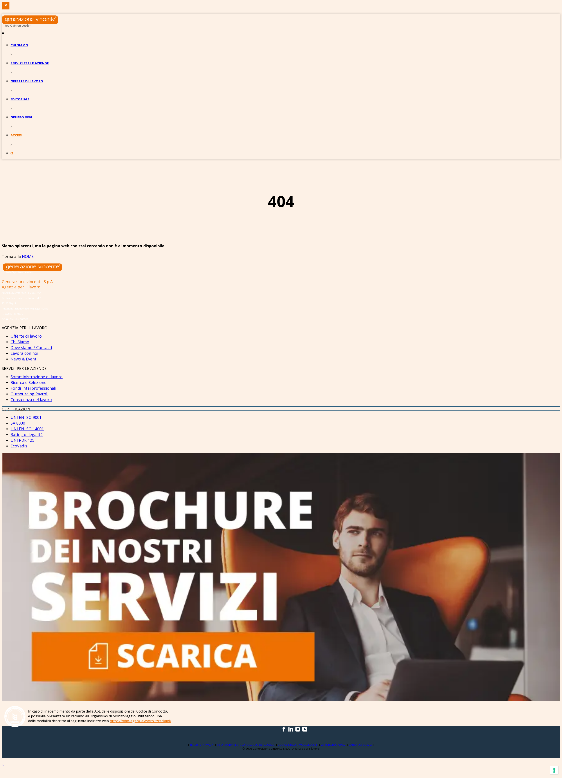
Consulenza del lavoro (31, 399)
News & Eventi (24, 359)
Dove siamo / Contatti (31, 347)
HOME (28, 256)
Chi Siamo (20, 341)
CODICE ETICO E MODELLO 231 (298, 745)
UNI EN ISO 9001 (26, 417)
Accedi (16, 135)
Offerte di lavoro (27, 81)
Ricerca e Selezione (28, 382)
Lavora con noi (24, 353)
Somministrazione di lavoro (37, 376)
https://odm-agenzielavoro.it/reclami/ (140, 720)
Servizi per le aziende (30, 63)
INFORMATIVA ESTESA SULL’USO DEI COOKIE (246, 745)
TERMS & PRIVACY (202, 745)
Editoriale (20, 99)
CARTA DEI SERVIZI (361, 745)
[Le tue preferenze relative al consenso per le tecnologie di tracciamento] (554, 770)
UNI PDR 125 (22, 440)
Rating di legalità (27, 434)
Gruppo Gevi (21, 117)
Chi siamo (19, 45)
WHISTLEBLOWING (333, 745)
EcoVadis (19, 446)
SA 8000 (18, 423)
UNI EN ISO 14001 (27, 428)
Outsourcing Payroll (29, 393)
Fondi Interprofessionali (33, 388)
